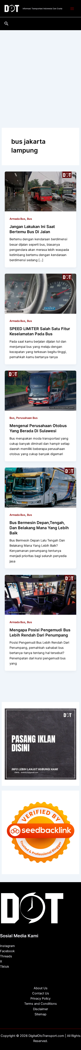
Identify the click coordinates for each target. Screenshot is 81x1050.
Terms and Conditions (40, 1004)
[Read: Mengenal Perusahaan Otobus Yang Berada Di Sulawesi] (40, 390)
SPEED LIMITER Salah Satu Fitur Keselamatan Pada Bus (40, 331)
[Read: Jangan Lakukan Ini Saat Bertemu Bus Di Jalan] (40, 191)
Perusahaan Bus (27, 418)
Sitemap (40, 1014)
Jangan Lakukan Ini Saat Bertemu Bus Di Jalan (32, 229)
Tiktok (4, 967)
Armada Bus (17, 218)
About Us (41, 988)
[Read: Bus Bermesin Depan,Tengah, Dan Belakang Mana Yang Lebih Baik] (40, 487)
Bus (29, 218)
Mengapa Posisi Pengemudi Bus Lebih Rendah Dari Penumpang (40, 632)
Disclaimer (40, 1009)
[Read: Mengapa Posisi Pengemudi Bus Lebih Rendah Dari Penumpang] (40, 594)
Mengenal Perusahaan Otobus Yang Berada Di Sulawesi (38, 428)
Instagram (7, 946)
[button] (6, 24)
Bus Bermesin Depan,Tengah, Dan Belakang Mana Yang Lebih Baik (39, 527)
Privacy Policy (40, 998)
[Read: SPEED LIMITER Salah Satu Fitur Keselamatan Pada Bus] (40, 293)
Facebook (7, 951)
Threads (6, 956)
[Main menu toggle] (72, 8)
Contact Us (40, 993)
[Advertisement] (40, 72)
